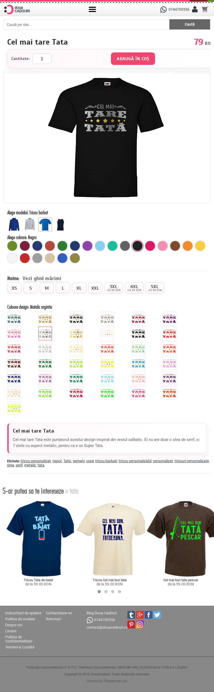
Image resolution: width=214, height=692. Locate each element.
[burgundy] (76, 388)
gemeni (79, 461)
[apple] (45, 388)
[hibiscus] (107, 344)
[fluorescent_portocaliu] (170, 388)
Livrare (10, 631)
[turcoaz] (112, 246)
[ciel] (100, 246)
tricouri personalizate (192, 461)
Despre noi (13, 625)
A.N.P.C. (71, 667)
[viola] (170, 373)
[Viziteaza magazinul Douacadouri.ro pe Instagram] (140, 624)
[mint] (139, 344)
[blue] (139, 358)
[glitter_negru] (76, 314)
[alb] (12, 258)
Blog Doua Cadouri (102, 613)
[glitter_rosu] (139, 314)
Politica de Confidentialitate (18, 639)
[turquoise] (76, 373)
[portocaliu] (188, 246)
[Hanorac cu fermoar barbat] (30, 219)
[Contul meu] (194, 9)
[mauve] (170, 358)
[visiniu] (25, 246)
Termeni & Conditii (19, 647)
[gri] (37, 258)
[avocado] (12, 246)
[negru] (137, 246)
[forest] (45, 358)
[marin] (37, 246)
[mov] (87, 246)
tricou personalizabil (135, 461)
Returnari (53, 619)
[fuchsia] (150, 246)
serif (19, 465)
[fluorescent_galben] (14, 403)
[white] (107, 329)
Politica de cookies (20, 619)
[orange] (170, 344)
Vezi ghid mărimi (41, 279)
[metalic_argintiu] (45, 329)
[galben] (200, 246)
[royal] (62, 258)
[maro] (175, 246)
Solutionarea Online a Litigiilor (164, 667)
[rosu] (25, 258)
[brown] (14, 358)
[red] (170, 329)
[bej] (50, 258)
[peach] (139, 373)
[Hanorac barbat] (15, 219)
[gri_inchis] (125, 246)
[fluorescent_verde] (107, 388)
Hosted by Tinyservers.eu (107, 681)
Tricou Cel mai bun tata (110, 580)
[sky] (107, 373)
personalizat (163, 461)
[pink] (14, 344)
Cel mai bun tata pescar (180, 580)
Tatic (67, 461)
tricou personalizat (36, 461)
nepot (57, 461)
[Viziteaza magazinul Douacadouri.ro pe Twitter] (157, 615)
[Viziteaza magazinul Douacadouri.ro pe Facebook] (148, 615)
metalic (30, 465)
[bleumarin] (75, 246)
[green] (76, 358)
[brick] (50, 246)
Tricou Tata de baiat (38, 580)
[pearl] (14, 388)
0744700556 (104, 620)
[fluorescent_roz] (139, 388)
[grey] (45, 344)
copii (90, 461)
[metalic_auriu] (76, 329)
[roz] (163, 246)
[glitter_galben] (45, 314)
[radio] (14, 287)
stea (10, 465)
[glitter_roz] (14, 329)
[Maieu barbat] (61, 219)
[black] (139, 329)
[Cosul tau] (205, 9)
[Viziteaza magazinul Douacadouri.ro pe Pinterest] (131, 624)
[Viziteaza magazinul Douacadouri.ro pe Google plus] (140, 615)
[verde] (62, 246)
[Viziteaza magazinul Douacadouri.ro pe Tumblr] (131, 615)
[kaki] (75, 258)
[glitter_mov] (170, 314)
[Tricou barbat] (46, 219)
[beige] (76, 344)
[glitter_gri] (107, 314)
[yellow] (107, 358)
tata (41, 465)
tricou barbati (106, 461)
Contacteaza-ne (59, 613)
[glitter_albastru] (14, 314)
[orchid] (45, 373)
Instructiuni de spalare (23, 613)
